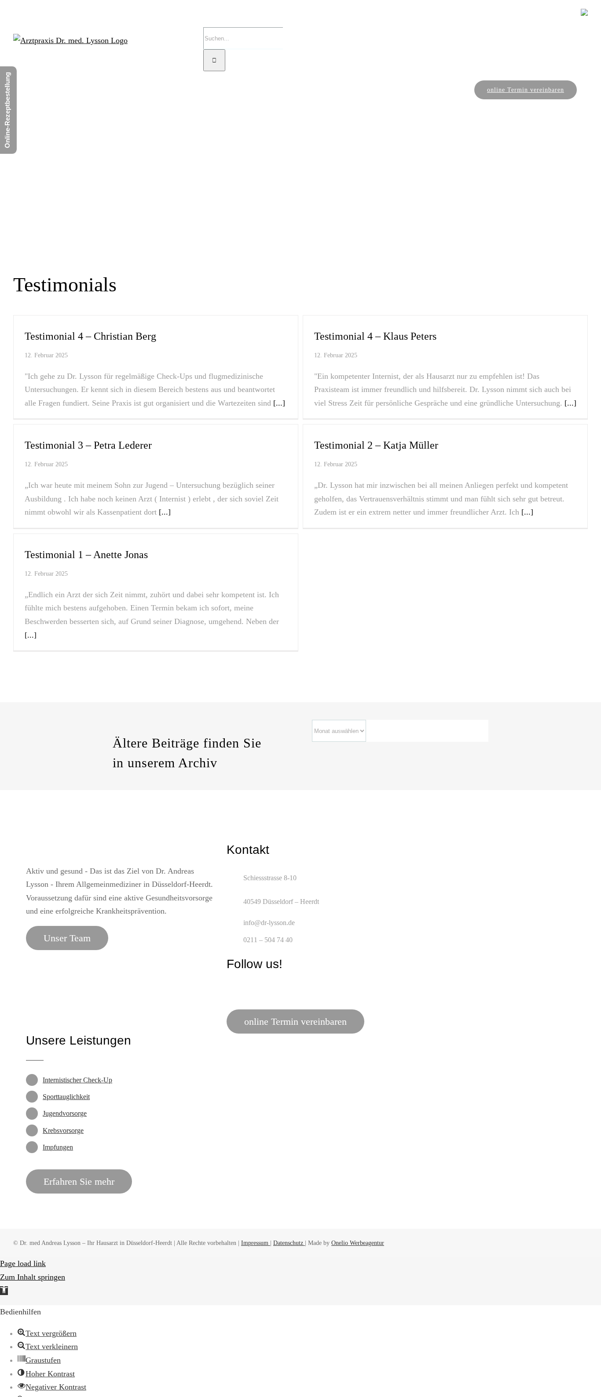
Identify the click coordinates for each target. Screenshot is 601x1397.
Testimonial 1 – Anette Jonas (86, 554)
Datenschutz (289, 1243)
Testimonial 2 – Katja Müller (376, 445)
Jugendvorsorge (65, 1113)
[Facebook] (231, 989)
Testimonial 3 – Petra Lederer (88, 445)
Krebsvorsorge (63, 1130)
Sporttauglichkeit (66, 1096)
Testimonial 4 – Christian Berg (90, 336)
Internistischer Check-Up (77, 1080)
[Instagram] (246, 989)
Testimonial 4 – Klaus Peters (375, 336)
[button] (4, 1290)
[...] (278, 403)
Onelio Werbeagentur (357, 1243)
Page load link (23, 1263)
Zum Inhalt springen (32, 1277)
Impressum (255, 1243)
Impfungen (58, 1147)
